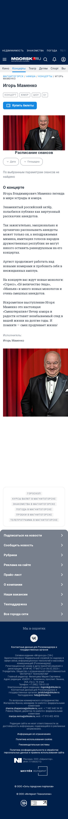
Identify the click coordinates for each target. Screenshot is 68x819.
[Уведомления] (54, 59)
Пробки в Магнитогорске (34, 514)
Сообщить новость (18, 545)
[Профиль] (63, 59)
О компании (13, 584)
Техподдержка (15, 604)
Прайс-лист (13, 575)
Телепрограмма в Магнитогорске (34, 520)
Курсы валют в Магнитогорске (34, 499)
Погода (52, 50)
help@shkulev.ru (42, 695)
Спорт (55, 68)
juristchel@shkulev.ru (49, 692)
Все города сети (16, 614)
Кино (5, 68)
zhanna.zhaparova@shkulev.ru (21, 708)
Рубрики (10, 555)
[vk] (34, 638)
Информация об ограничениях (34, 734)
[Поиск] (45, 59)
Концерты (19, 68)
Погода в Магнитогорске (34, 509)
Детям (43, 68)
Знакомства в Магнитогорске (34, 504)
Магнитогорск (13, 76)
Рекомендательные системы (34, 744)
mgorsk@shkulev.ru (51, 687)
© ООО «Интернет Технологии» (34, 794)
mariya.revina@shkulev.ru (22, 716)
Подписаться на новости (23, 535)
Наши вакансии (16, 594)
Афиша (31, 76)
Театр (32, 68)
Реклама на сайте (17, 565)
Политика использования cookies (34, 739)
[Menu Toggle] (4, 59)
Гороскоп (34, 493)
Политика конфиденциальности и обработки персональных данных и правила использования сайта (34, 751)
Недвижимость (13, 50)
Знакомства (35, 50)
